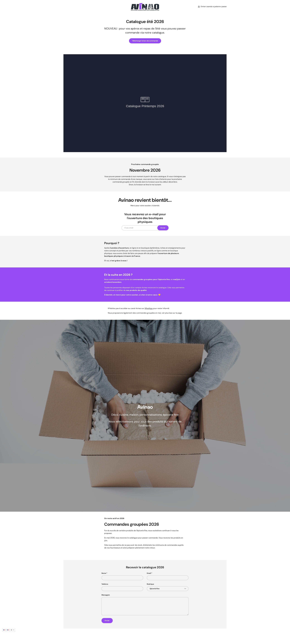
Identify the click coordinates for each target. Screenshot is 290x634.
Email (149, 573)
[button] (8, 630)
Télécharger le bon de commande (145, 41)
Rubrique (150, 584)
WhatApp (149, 308)
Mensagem (106, 595)
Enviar (163, 228)
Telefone (105, 584)
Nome (104, 573)
